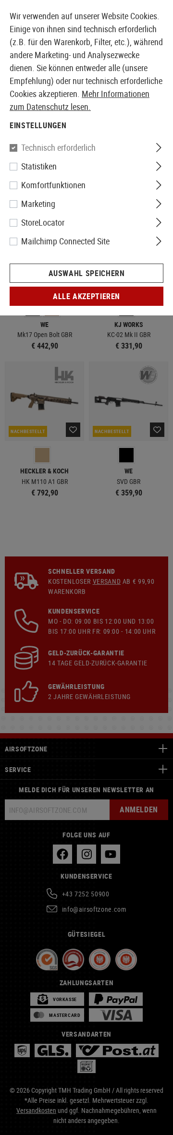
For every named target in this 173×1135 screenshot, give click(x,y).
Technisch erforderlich (58, 147)
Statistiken (39, 166)
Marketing (38, 203)
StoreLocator (42, 222)
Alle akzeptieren (86, 296)
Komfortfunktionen (53, 185)
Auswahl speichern (87, 273)
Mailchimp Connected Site (65, 241)
